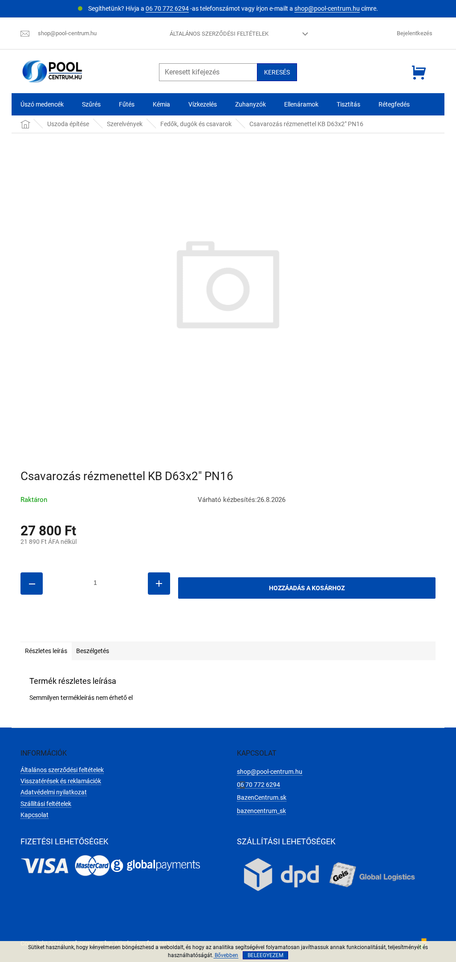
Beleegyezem (265, 955)
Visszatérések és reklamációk (60, 781)
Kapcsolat (34, 814)
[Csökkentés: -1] (31, 583)
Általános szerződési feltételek (219, 33)
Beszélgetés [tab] (92, 650)
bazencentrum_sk (261, 810)
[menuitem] (42, 104)
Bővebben (225, 955)
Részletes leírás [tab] (46, 650)
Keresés (277, 72)
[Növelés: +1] (159, 583)
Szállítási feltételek (45, 803)
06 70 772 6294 (167, 8)
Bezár (82, 628)
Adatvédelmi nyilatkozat (53, 792)
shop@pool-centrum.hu (327, 8)
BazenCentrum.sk (261, 797)
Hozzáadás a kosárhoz (307, 588)
